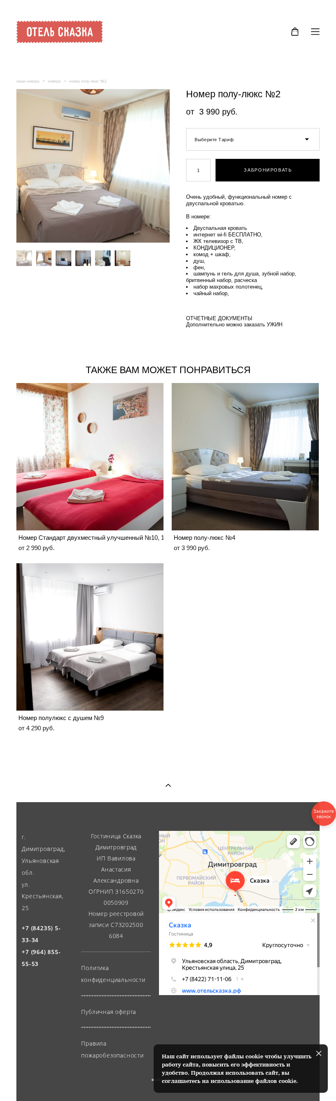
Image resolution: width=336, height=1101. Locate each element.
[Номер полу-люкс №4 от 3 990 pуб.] (245, 456)
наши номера (27, 81)
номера (54, 81)
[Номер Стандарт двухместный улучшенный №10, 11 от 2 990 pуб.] (89, 456)
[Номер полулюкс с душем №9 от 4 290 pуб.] (89, 637)
